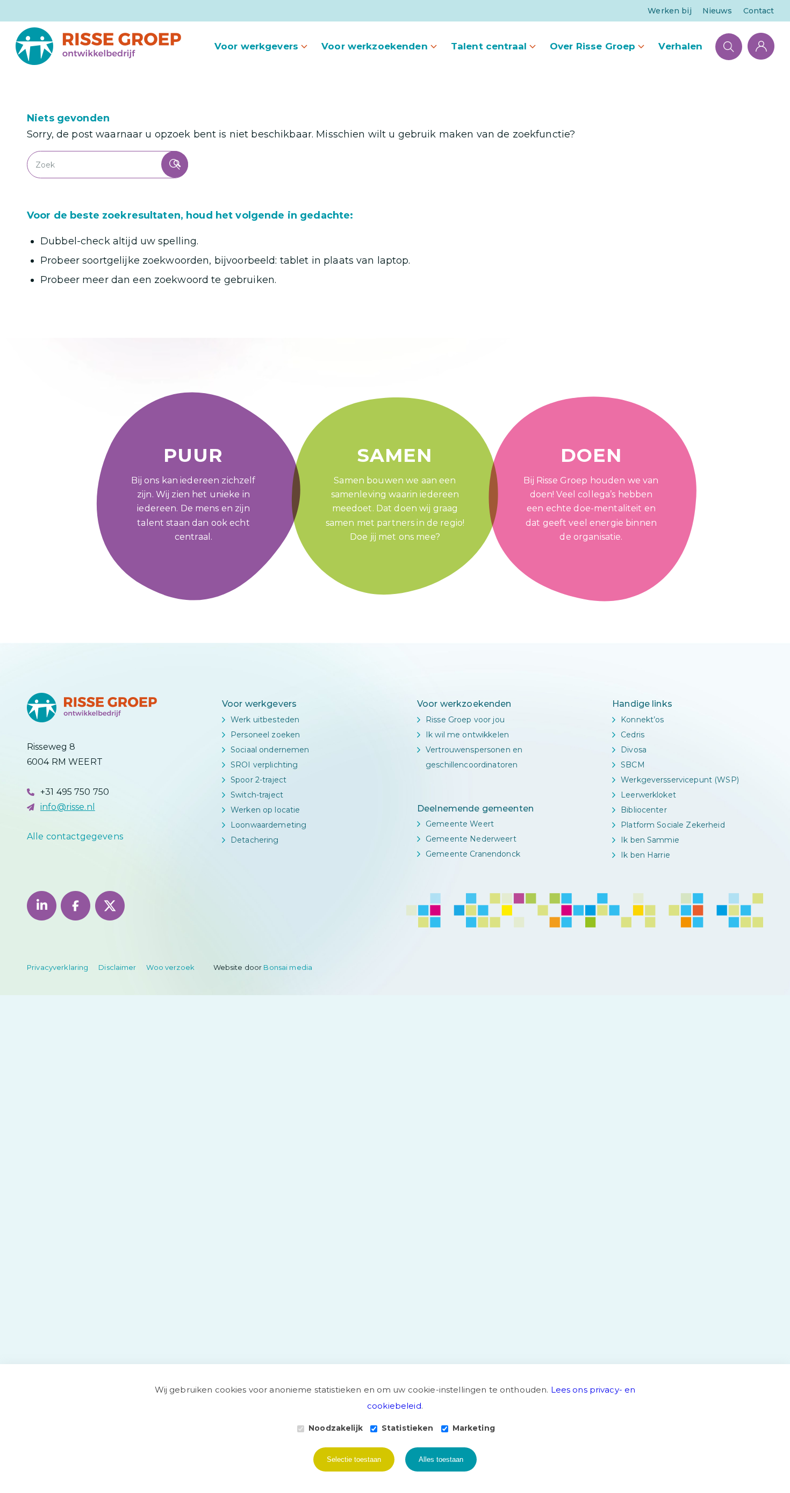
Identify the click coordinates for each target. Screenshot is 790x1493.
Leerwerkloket (648, 795)
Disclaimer (117, 967)
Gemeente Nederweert (471, 839)
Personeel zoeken (265, 735)
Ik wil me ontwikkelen (467, 735)
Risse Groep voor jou (465, 719)
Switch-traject (257, 795)
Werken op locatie (265, 810)
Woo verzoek (170, 967)
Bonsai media (287, 967)
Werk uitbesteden (265, 719)
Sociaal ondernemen (270, 750)
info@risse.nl (67, 807)
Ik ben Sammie (650, 840)
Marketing (474, 1428)
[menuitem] (669, 11)
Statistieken (408, 1428)
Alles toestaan (441, 1459)
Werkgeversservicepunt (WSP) (680, 780)
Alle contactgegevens (75, 836)
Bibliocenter (644, 810)
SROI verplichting (264, 765)
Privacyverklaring (57, 967)
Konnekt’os (642, 719)
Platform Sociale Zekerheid (673, 825)
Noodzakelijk (335, 1428)
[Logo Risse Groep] (98, 46)
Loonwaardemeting (268, 825)
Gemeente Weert (460, 824)
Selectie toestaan (354, 1459)
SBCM (633, 765)
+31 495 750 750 (74, 792)
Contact (758, 11)
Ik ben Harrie (645, 855)
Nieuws (717, 11)
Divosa (634, 750)
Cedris (632, 735)
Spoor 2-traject (258, 780)
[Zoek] (728, 46)
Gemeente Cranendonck (473, 854)
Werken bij (669, 11)
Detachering (255, 840)
